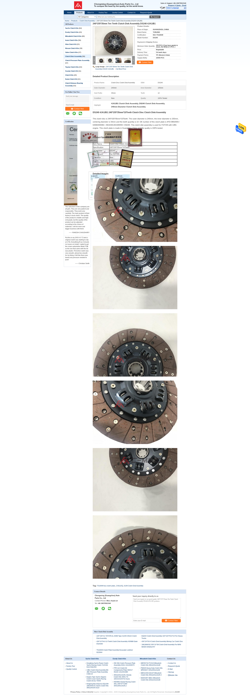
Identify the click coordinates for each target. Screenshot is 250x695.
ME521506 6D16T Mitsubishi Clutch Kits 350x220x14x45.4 (151, 674)
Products (79, 13)
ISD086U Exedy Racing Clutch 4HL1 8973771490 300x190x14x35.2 (125, 684)
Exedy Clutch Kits (72, 32)
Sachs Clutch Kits (72, 28)
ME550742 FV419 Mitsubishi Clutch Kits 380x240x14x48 (151, 664)
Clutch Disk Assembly (87, 21)
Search (156, 17)
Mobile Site (174, 675)
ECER (177, 692)
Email (184, 5)
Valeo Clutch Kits (71, 52)
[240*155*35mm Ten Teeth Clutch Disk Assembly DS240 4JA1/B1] (113, 41)
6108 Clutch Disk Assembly (133, 586)
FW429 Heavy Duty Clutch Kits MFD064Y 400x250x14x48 (151, 669)
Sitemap (171, 672)
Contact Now (79, 109)
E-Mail (170, 669)
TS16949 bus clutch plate (106, 586)
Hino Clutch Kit (70, 44)
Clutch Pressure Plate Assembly (77, 60)
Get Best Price (121, 69)
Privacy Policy (75, 692)
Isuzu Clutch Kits (71, 40)
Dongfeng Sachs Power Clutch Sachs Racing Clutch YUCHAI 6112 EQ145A (97, 665)
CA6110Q (119, 586)
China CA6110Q (87, 692)
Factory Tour (103, 13)
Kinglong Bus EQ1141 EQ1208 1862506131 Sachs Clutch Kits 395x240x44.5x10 (97, 686)
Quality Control (117, 13)
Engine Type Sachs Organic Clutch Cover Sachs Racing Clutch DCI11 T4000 (96, 679)
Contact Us (131, 13)
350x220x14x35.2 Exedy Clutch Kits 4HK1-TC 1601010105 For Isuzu (122, 677)
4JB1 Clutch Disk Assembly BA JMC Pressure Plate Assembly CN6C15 (97, 672)
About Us (90, 13)
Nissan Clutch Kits (72, 48)
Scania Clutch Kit (71, 71)
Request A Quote (174, 5)
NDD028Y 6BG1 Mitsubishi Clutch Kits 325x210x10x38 (150, 679)
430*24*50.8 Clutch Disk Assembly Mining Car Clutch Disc (162, 641)
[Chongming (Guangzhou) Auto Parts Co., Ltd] (79, 5)
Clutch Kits (69, 75)
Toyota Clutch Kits (72, 67)
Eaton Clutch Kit (71, 79)
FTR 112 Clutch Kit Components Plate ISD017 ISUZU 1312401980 (123, 670)
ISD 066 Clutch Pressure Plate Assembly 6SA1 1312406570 (124, 664)
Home (69, 13)
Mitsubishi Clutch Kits (73, 36)
